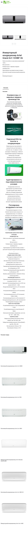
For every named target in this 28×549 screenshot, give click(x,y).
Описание (5, 87)
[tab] (6, 87)
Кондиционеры (7, 79)
